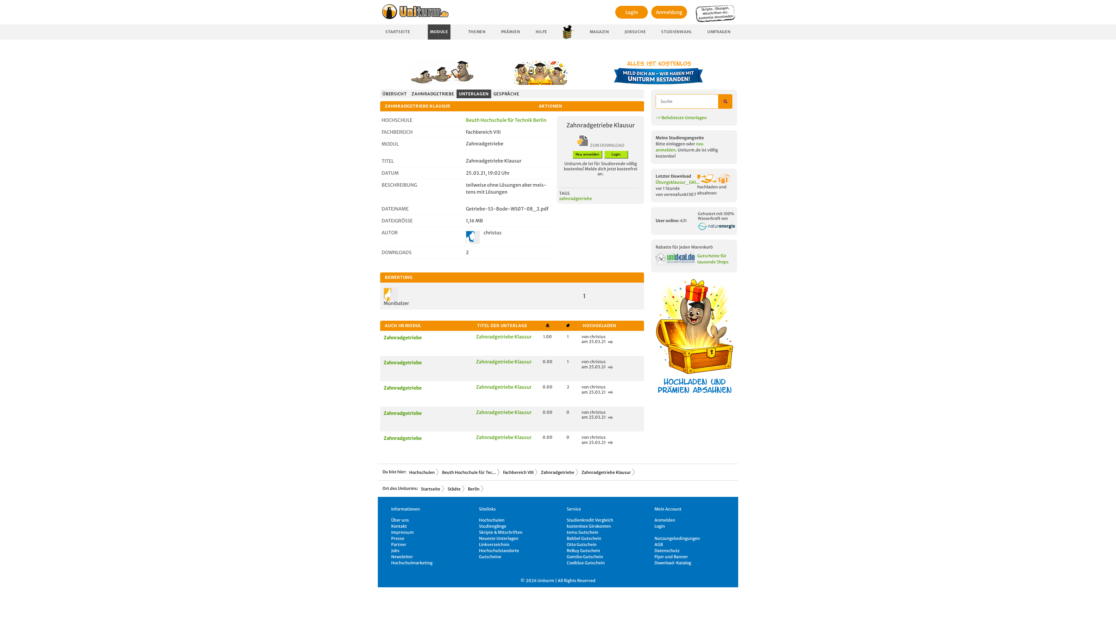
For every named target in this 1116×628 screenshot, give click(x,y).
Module (439, 31)
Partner (398, 544)
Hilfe (542, 31)
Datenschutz (666, 550)
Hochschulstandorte (499, 550)
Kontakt (399, 526)
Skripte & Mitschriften (501, 532)
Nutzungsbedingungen (677, 538)
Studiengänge (492, 526)
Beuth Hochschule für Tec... (469, 472)
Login (631, 12)
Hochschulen (422, 472)
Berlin (474, 489)
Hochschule (397, 120)
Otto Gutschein (582, 544)
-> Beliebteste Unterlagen (681, 117)
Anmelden (664, 520)
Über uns (400, 520)
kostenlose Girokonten (589, 526)
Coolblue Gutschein (586, 562)
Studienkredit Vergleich (590, 520)
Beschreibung (399, 185)
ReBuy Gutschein (583, 550)
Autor (390, 233)
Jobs (395, 550)
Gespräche (506, 94)
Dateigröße (397, 221)
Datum (390, 173)
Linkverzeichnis (494, 544)
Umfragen (719, 31)
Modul (390, 144)
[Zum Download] (610, 341)
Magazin (599, 31)
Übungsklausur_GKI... (677, 182)
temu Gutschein (582, 532)
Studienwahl (676, 31)
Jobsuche (635, 31)
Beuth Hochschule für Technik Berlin (506, 120)
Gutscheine (490, 556)
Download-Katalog (672, 562)
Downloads (397, 252)
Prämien (510, 31)
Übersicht (394, 94)
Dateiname (395, 209)
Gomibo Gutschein (585, 556)
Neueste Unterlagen (498, 538)
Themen (477, 31)
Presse (397, 538)
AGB (658, 544)
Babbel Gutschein (584, 538)
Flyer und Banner (671, 556)
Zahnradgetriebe (433, 94)
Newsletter (402, 556)
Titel (388, 161)
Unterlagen (474, 94)
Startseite (397, 31)
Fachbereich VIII (518, 472)
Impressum (402, 532)
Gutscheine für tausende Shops (713, 259)
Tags (564, 193)
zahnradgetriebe (575, 198)
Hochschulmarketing (411, 562)
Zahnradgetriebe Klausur (504, 337)
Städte (454, 489)
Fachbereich (397, 132)
